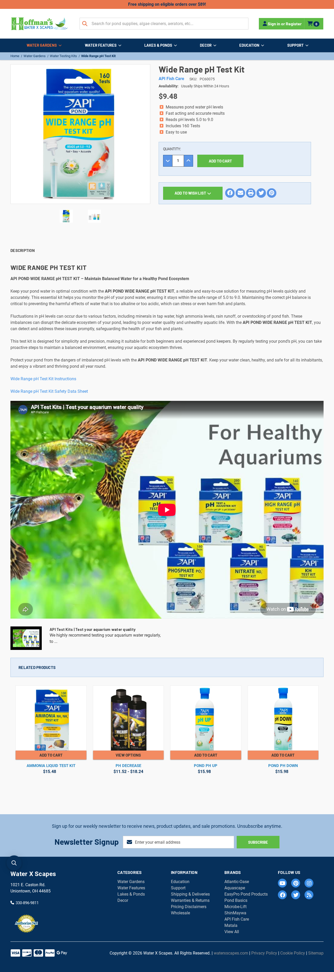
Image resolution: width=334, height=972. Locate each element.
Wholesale (180, 912)
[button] (14, 863)
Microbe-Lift (235, 906)
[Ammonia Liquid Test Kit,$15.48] (51, 718)
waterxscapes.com (231, 953)
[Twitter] (261, 193)
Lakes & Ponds (158, 45)
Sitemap (316, 953)
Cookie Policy (292, 953)
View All (231, 931)
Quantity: (172, 149)
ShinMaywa (235, 912)
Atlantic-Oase (236, 881)
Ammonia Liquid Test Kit (51, 765)
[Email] (240, 193)
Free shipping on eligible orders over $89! (167, 4)
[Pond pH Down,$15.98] (283, 718)
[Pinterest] (271, 193)
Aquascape (234, 887)
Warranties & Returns (190, 900)
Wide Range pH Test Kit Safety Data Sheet (49, 391)
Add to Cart (51, 755)
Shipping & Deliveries (190, 894)
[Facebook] (230, 193)
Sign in (274, 23)
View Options (128, 755)
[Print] (250, 193)
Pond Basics (235, 900)
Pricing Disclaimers (188, 906)
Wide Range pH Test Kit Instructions (43, 378)
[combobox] (164, 23)
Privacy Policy (264, 953)
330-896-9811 (27, 903)
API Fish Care (236, 919)
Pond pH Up (205, 765)
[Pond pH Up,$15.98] (205, 718)
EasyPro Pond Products (246, 894)
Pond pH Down (283, 765)
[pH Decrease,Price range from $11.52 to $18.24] (128, 718)
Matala (230, 925)
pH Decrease (128, 765)
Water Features (101, 45)
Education (249, 45)
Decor (206, 45)
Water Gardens (42, 45)
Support (295, 45)
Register (294, 23)
